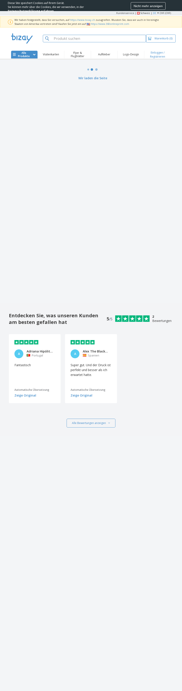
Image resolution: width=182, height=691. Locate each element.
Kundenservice (125, 13)
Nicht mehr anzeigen (148, 6)
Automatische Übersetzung (31, 390)
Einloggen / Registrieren (157, 54)
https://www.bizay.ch (82, 19)
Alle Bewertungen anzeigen (89, 423)
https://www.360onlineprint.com (110, 23)
